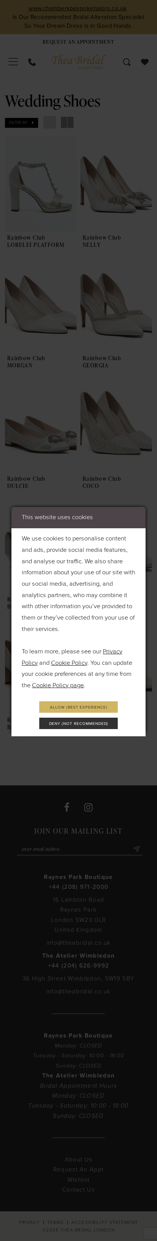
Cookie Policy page (58, 685)
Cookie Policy (69, 663)
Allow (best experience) (78, 707)
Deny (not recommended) (79, 723)
